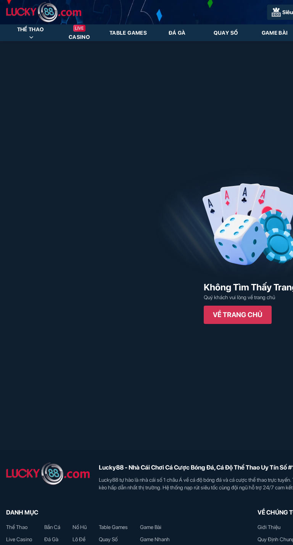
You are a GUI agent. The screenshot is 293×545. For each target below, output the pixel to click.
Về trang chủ (237, 315)
